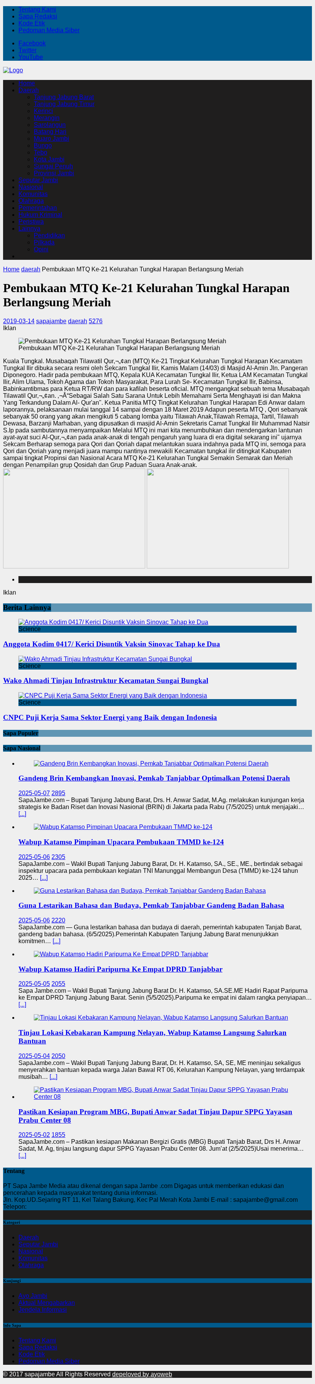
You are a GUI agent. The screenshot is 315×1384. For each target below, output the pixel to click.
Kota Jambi (49, 159)
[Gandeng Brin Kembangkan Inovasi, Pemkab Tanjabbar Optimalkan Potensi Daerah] (151, 763)
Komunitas (33, 194)
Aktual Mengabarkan (46, 1302)
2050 (58, 1056)
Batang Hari (50, 131)
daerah (77, 321)
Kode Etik (31, 23)
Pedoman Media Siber (49, 30)
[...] (22, 814)
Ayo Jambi (32, 1296)
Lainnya (29, 228)
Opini (41, 249)
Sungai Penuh (53, 166)
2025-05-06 (34, 857)
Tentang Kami (37, 9)
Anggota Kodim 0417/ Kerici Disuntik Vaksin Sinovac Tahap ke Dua (111, 644)
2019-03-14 (19, 321)
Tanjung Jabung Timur (64, 104)
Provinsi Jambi (54, 173)
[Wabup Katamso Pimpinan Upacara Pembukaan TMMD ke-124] (123, 827)
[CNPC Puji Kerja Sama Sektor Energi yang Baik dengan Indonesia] (112, 695)
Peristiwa (31, 221)
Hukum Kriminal (40, 214)
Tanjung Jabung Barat (64, 97)
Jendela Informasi (42, 1309)
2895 (58, 793)
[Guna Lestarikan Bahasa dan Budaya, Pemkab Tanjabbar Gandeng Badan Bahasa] (150, 890)
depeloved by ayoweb (142, 1374)
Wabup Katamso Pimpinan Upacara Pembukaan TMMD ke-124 (121, 842)
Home (26, 83)
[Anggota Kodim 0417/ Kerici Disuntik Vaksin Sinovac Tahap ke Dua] (113, 622)
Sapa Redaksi (37, 16)
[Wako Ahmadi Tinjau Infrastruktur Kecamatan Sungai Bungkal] (105, 659)
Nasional (30, 187)
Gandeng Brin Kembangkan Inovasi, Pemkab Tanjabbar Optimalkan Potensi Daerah (154, 778)
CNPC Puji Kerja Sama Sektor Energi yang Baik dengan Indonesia (110, 717)
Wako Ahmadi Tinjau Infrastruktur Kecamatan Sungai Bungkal (105, 680)
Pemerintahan (37, 207)
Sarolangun (50, 124)
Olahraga (31, 201)
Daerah (28, 90)
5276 (96, 321)
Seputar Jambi (38, 180)
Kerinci (43, 111)
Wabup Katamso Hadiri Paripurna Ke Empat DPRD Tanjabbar (120, 969)
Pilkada (44, 242)
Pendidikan (49, 235)
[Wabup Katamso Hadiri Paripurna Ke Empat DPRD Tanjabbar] (121, 954)
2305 (58, 857)
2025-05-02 (34, 1134)
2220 (58, 920)
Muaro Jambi (51, 138)
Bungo (43, 145)
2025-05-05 (34, 983)
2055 (58, 983)
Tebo (40, 152)
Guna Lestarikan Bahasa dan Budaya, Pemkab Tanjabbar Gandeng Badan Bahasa (151, 905)
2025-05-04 (34, 1056)
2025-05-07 (34, 793)
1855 (58, 1134)
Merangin (47, 118)
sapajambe (51, 321)
